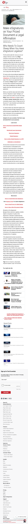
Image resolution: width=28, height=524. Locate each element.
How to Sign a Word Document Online (14, 207)
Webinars (5, 467)
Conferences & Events (8, 469)
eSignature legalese (7, 263)
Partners (5, 509)
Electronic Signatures (17, 40)
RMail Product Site (7, 410)
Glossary (5, 471)
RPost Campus (6, 518)
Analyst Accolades (7, 465)
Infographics (5, 481)
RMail (4, 493)
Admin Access (6, 513)
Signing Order (9, 201)
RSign (4, 491)
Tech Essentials (17, 263)
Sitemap (5, 517)
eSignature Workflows (7, 438)
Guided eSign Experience (8, 428)
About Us (5, 402)
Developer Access (7, 511)
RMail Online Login (7, 412)
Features (5, 426)
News (4, 463)
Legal (13, 263)
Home (8, 9)
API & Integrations (7, 436)
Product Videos (6, 477)
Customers (5, 446)
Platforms (5, 448)
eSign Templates (6, 430)
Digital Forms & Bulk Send (8, 432)
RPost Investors (6, 424)
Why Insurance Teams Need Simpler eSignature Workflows (13, 337)
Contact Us (5, 515)
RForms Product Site (7, 420)
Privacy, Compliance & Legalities (10, 434)
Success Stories (6, 445)
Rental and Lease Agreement (14, 130)
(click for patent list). (12, 522)
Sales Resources (6, 503)
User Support (6, 500)
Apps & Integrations (7, 496)
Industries (5, 443)
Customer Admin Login (8, 422)
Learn (4, 473)
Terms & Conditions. (20, 520)
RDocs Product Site (7, 416)
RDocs (4, 495)
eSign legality (17, 261)
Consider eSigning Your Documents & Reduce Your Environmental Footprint (15, 314)
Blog (7, 7)
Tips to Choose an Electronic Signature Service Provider (13, 318)
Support (5, 499)
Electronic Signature (10, 261)
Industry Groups (6, 450)
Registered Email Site (7, 414)
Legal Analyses (6, 475)
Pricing (4, 490)
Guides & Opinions (7, 479)
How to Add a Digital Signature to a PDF (14, 139)
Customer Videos (7, 452)
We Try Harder (6, 505)
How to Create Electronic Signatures (14, 198)
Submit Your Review (7, 507)
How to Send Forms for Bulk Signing (14, 204)
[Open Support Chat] (25, 521)
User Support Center (7, 406)
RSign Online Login (7, 408)
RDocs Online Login (7, 418)
